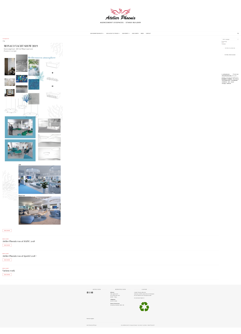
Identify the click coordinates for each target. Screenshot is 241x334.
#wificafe (229, 83)
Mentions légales (90, 318)
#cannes (230, 78)
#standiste (224, 78)
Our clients (135, 33)
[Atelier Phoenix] (120, 15)
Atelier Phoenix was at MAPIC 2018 (19, 241)
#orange (224, 83)
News (142, 33)
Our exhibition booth (96, 33)
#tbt (229, 82)
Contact (148, 33)
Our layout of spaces (112, 33)
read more (7, 230)
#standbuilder (234, 80)
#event (232, 82)
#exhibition (224, 82)
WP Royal (94, 325)
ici (143, 298)
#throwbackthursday (226, 75)
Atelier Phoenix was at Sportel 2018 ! (19, 256)
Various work (9, 270)
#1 (4, 40)
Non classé (6, 239)
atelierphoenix (226, 74)
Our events (125, 33)
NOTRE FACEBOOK (230, 48)
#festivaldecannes (226, 80)
